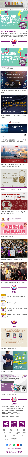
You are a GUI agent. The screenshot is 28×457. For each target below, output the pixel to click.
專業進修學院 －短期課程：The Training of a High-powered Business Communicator (13, 407)
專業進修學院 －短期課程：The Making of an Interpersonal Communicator (13, 411)
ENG (26, 9)
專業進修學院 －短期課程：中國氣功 (11, 414)
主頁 (20, 9)
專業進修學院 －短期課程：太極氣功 (11, 417)
